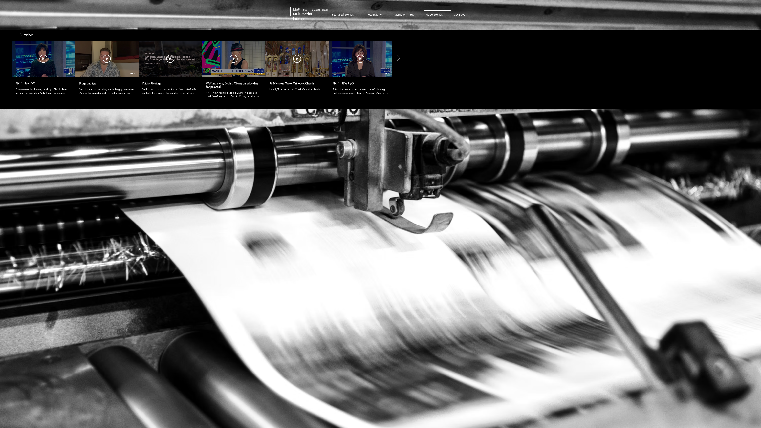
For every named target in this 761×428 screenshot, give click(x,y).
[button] (24, 35)
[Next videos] (398, 58)
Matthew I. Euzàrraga (310, 9)
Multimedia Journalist (302, 16)
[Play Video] (43, 59)
